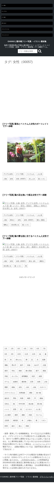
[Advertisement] (27, 93)
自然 (38, 382)
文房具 (7, 420)
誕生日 (7, 398)
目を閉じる (15, 225)
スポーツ (43, 387)
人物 (5, 179)
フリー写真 (3, 5)
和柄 (27, 426)
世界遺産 (22, 393)
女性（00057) (21, 179)
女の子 (36, 365)
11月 (26, 354)
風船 (23, 415)
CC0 (38, 433)
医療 (43, 360)
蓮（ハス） (42, 179)
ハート (7, 409)
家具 (6, 371)
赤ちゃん (19, 360)
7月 (44, 348)
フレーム (39, 415)
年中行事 (22, 404)
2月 (12, 348)
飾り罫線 (29, 371)
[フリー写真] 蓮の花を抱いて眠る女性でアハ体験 (25, 195)
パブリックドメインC (5, 35)
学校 (6, 376)
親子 (21, 365)
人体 (27, 387)
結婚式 (15, 382)
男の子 (14, 365)
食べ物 (38, 393)
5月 (31, 348)
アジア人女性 (8, 174)
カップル (15, 376)
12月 (33, 354)
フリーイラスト (4, 11)
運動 (6, 365)
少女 (45, 382)
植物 (13, 387)
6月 (38, 348)
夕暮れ (29, 420)
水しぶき (32, 179)
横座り (42, 261)
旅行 (13, 426)
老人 (20, 426)
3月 (18, 348)
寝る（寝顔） (41, 220)
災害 (31, 382)
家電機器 (25, 376)
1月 (6, 348)
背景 (14, 409)
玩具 (33, 376)
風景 (16, 415)
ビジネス (29, 409)
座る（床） (32, 261)
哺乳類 (15, 420)
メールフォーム (39, 444)
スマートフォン (10, 393)
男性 (14, 398)
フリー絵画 (3, 17)
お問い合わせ (4, 23)
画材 (20, 371)
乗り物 (39, 404)
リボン (43, 420)
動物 (41, 398)
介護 (44, 365)
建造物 (24, 382)
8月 (6, 354)
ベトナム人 (30, 174)
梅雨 (28, 398)
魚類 (40, 376)
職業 (6, 387)
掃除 (30, 393)
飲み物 (31, 404)
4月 (25, 348)
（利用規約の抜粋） (28, 460)
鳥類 (21, 398)
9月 (12, 354)
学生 (13, 371)
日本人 (7, 404)
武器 (30, 415)
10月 (19, 354)
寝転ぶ (6, 225)
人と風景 (8, 415)
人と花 (40, 174)
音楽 (28, 365)
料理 (6, 426)
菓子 (37, 371)
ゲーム (7, 382)
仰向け (12, 220)
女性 (11, 179)
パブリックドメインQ (5, 29)
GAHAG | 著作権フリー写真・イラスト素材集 (27, 41)
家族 (44, 371)
